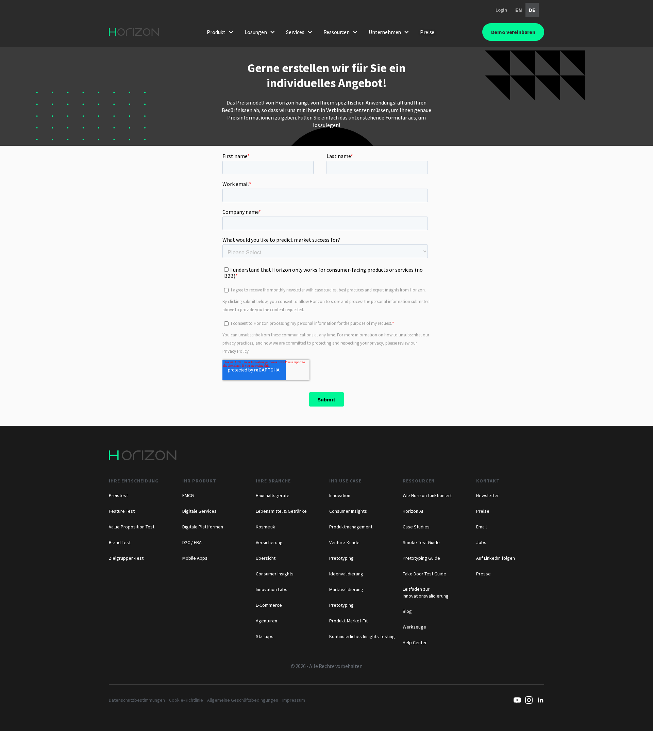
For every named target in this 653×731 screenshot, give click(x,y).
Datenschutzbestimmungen (137, 700)
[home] (134, 32)
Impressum (293, 700)
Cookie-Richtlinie (186, 700)
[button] (220, 32)
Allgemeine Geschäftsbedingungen (242, 700)
